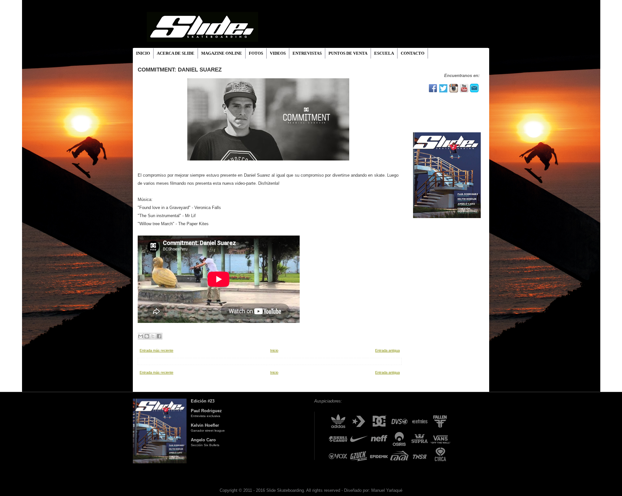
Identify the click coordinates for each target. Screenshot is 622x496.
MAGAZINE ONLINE (221, 53)
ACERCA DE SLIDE (175, 53)
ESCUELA (384, 53)
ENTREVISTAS (307, 53)
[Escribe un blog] (147, 336)
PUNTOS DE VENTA (347, 53)
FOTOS (256, 53)
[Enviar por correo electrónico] (140, 336)
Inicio (274, 350)
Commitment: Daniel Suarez (180, 70)
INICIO (143, 53)
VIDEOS (278, 53)
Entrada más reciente (156, 350)
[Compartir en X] (153, 336)
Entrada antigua (387, 350)
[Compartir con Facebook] (159, 336)
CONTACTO (412, 53)
